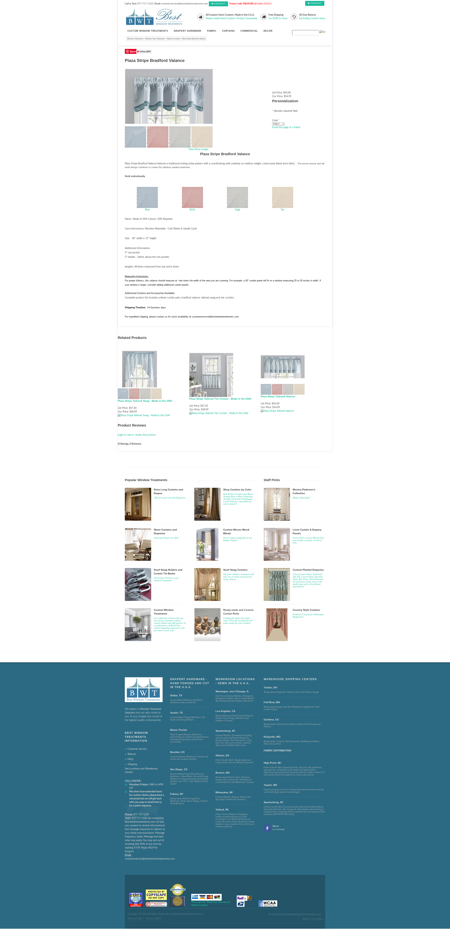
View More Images (198, 149)
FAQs (130, 759)
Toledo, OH (270, 687)
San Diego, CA (178, 769)
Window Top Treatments (155, 39)
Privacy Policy (153, 918)
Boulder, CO (177, 752)
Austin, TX (176, 712)
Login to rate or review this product (137, 435)
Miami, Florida (178, 729)
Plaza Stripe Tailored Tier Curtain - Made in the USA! (220, 398)
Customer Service (137, 749)
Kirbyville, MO (272, 736)
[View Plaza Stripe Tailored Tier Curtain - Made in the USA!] (218, 413)
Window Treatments (135, 39)
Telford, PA (222, 809)
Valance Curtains (173, 39)
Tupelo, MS (270, 785)
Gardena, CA (271, 719)
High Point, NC (272, 762)
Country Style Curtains (306, 609)
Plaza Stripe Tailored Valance (278, 396)
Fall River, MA (272, 702)
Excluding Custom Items (312, 18)
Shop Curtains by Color (237, 489)
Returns (132, 754)
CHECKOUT (220, 4)
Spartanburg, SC (273, 802)
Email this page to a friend (286, 127)
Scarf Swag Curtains (235, 569)
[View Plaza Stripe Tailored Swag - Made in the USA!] (144, 415)
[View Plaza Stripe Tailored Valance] (277, 411)
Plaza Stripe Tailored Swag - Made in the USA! (145, 400)
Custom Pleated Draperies (308, 569)
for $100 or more (278, 18)
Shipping (132, 764)
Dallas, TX (176, 695)
